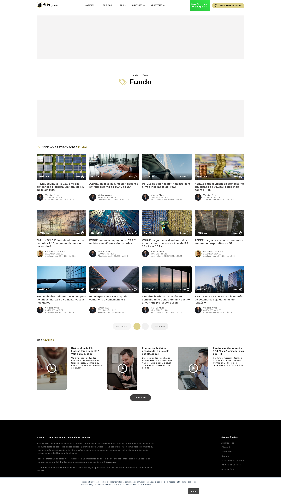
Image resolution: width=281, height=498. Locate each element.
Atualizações (227, 443)
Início (135, 75)
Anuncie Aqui (227, 469)
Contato (225, 456)
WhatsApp (197, 6)
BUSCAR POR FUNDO (231, 6)
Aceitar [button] (194, 491)
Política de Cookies (231, 465)
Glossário (226, 447)
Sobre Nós (226, 451)
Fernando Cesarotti (55, 251)
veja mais (140, 398)
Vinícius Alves (52, 195)
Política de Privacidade (232, 460)
